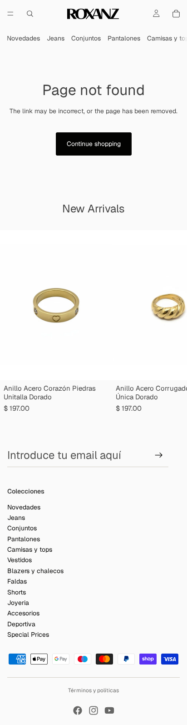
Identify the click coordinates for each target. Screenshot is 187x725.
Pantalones (124, 38)
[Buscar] (30, 14)
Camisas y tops (29, 549)
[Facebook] (77, 710)
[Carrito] (176, 14)
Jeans (55, 38)
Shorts (16, 592)
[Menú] (10, 13)
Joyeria (18, 603)
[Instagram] (93, 710)
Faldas (17, 581)
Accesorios (23, 613)
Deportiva (21, 624)
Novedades (23, 38)
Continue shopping (94, 144)
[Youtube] (109, 710)
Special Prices (28, 634)
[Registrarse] (158, 455)
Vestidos (19, 560)
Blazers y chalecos (35, 571)
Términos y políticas (93, 690)
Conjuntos (86, 38)
